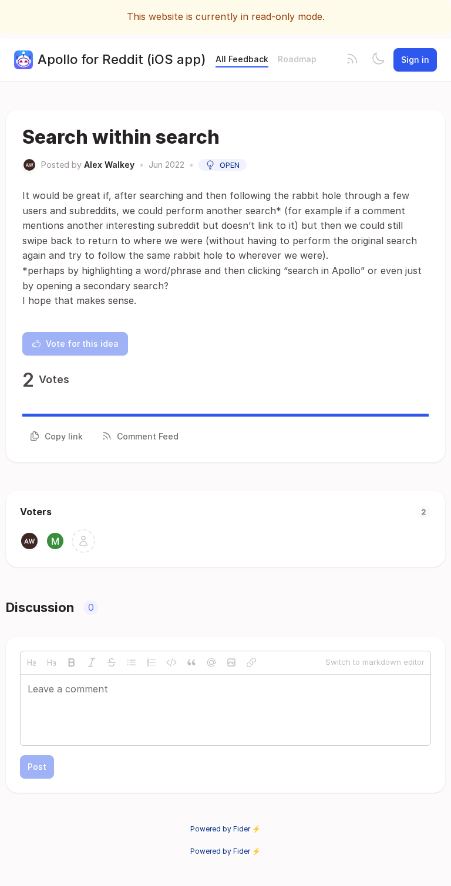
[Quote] (191, 662)
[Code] (171, 662)
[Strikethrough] (111, 662)
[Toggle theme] (378, 60)
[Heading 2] (32, 662)
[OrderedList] (151, 662)
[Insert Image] (231, 662)
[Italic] (91, 662)
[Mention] (211, 662)
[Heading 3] (51, 662)
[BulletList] (131, 662)
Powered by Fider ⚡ (225, 828)
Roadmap (297, 59)
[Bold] (71, 662)
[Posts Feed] (352, 60)
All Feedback (242, 59)
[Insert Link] (251, 662)
